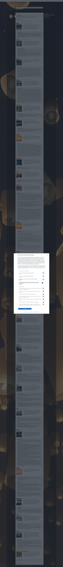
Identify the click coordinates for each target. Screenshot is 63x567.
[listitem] (31, 270)
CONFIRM (25, 308)
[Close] (47, 255)
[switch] (43, 273)
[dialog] (31, 283)
